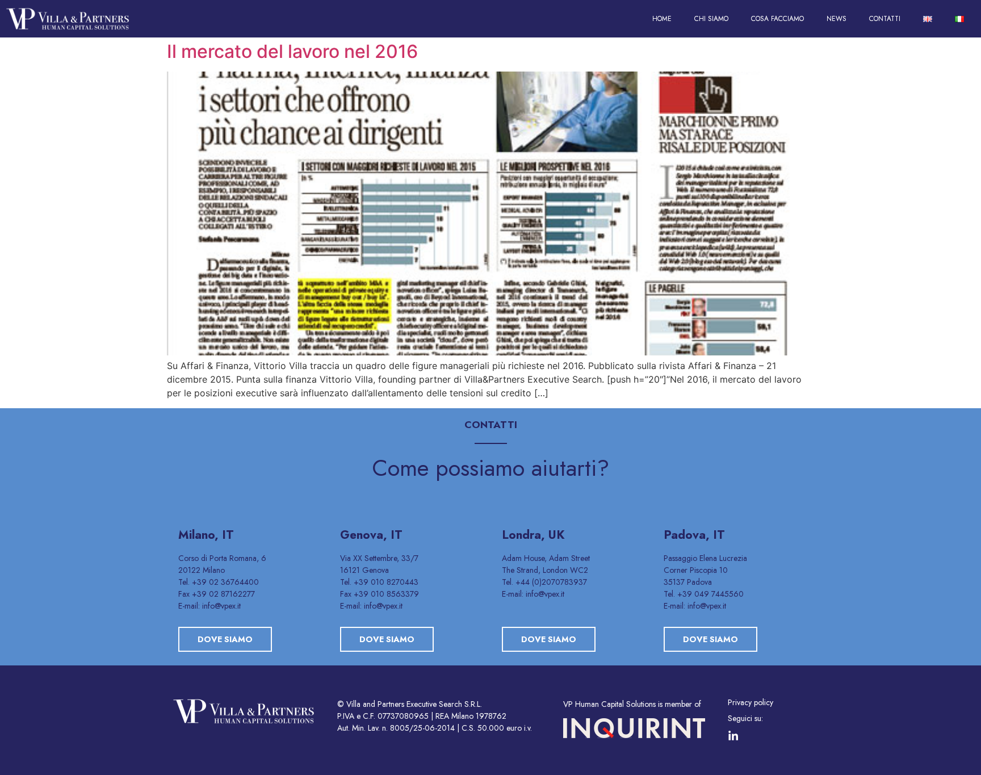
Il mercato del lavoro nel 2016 (292, 51)
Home (662, 19)
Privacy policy (750, 702)
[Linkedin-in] (733, 736)
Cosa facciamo (777, 19)
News (836, 19)
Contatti (884, 19)
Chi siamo (711, 19)
